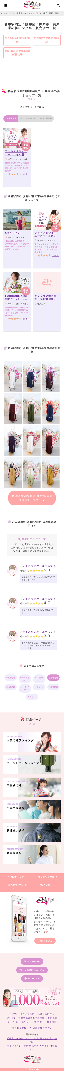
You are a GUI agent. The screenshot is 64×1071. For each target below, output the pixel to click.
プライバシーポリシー (19, 1022)
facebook (33, 978)
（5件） (26, 174)
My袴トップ (17, 877)
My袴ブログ (47, 885)
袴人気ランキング (17, 885)
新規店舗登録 (19, 1028)
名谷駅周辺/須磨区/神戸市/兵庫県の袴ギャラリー (32, 498)
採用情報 (52, 1022)
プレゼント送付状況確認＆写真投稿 (25, 1018)
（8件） (55, 256)
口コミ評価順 (46, 118)
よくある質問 (27, 1013)
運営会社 (39, 1022)
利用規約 (52, 1018)
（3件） (26, 319)
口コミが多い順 (28, 118)
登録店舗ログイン (42, 1028)
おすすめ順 (12, 118)
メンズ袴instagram (33, 970)
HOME (13, 1013)
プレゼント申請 (46, 877)
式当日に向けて (46, 1013)
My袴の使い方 (45, 941)
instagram (33, 961)
